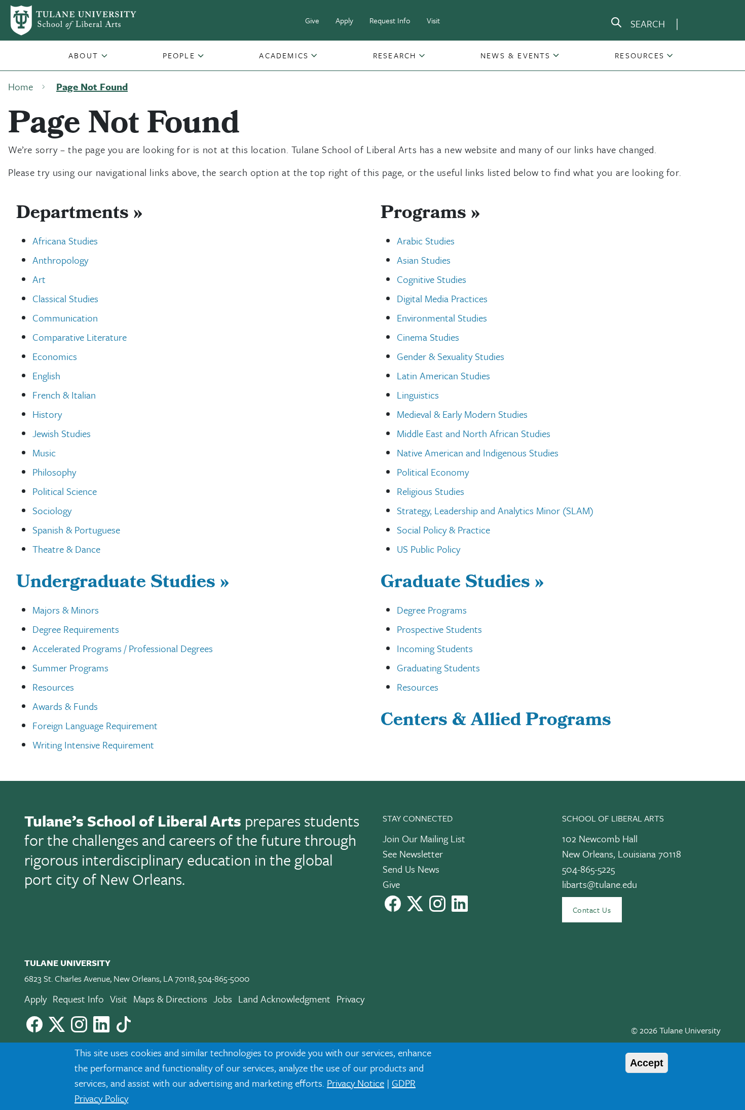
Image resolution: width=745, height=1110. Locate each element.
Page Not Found (92, 86)
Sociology (51, 510)
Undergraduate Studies (122, 583)
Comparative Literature (79, 337)
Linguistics (418, 395)
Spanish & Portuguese (76, 529)
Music (44, 452)
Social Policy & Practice (443, 529)
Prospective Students (439, 629)
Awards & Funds (65, 706)
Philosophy (54, 472)
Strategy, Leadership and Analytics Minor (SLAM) (495, 510)
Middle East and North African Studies (473, 433)
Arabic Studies (426, 240)
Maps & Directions (170, 999)
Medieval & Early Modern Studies (462, 414)
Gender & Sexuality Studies (450, 356)
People (179, 55)
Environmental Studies (442, 318)
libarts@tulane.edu (599, 884)
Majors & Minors (65, 610)
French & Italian (64, 395)
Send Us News (411, 869)
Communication (65, 318)
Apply (344, 20)
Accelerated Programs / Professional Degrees (122, 648)
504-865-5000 (223, 978)
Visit (433, 20)
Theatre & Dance (66, 549)
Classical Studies (65, 298)
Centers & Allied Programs (496, 721)
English (46, 375)
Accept (646, 1062)
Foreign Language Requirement (95, 725)
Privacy (350, 999)
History (47, 414)
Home (20, 86)
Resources (639, 55)
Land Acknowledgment (284, 999)
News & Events (515, 55)
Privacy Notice (355, 1083)
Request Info (390, 20)
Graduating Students (438, 667)
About (83, 55)
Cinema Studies (428, 337)
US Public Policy (428, 549)
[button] (84, 55)
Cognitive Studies (431, 279)
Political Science (64, 491)
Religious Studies (430, 491)
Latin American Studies (443, 375)
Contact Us (592, 909)
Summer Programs (70, 667)
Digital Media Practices (442, 298)
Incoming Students (435, 648)
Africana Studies (65, 240)
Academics (284, 55)
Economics (54, 356)
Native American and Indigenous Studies (477, 452)
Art (39, 279)
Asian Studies (424, 260)
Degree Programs (432, 610)
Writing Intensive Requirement (93, 744)
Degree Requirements (75, 629)
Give (312, 20)
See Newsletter (413, 854)
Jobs (222, 999)
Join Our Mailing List (424, 838)
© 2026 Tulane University (676, 1030)
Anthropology (60, 260)
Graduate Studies (462, 583)
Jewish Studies (61, 433)
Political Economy (433, 472)
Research (395, 55)
